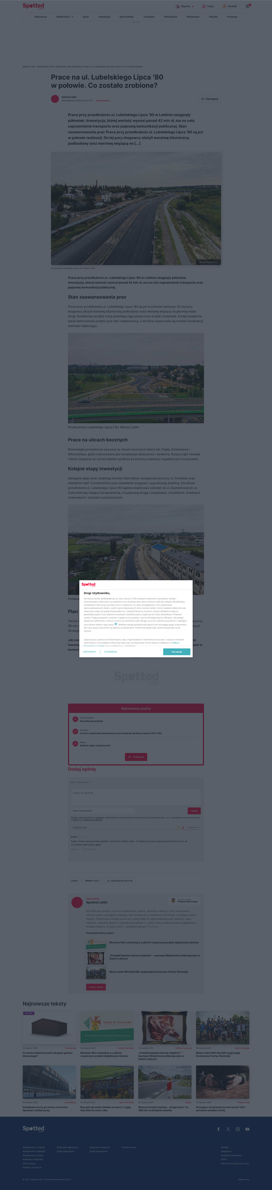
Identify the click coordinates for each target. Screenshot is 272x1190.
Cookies (101, 646)
